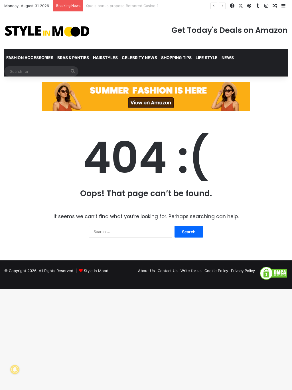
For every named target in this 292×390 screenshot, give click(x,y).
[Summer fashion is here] (146, 96)
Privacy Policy (243, 270)
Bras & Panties (73, 57)
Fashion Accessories (29, 57)
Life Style (207, 57)
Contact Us (168, 270)
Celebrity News (139, 57)
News (228, 57)
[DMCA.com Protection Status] (273, 279)
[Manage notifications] (14, 369)
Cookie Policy (216, 270)
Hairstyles (105, 57)
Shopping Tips (176, 57)
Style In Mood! (97, 270)
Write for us (191, 270)
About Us (146, 270)
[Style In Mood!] (47, 30)
